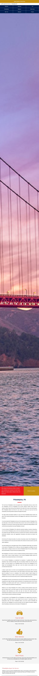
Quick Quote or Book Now (19, 1)
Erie (32, 6)
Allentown (6, 6)
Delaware (19, 9)
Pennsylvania (6, 9)
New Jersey (32, 9)
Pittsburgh (19, 6)
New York (6, 11)
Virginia (32, 11)
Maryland (19, 11)
